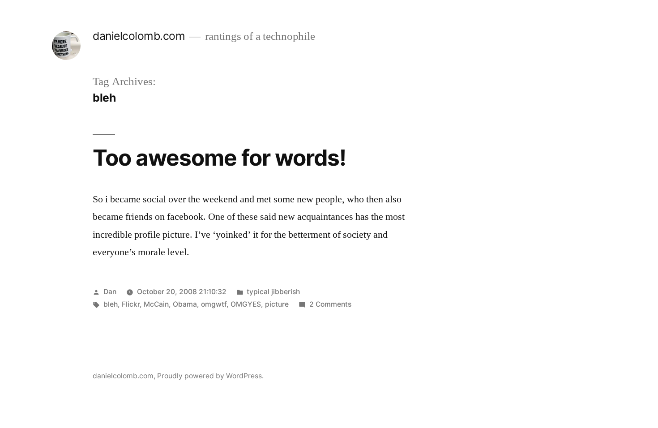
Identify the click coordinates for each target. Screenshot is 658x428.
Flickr (131, 304)
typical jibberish (273, 291)
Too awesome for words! (219, 157)
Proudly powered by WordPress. (210, 376)
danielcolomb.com (139, 36)
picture (277, 304)
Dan (109, 291)
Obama (185, 304)
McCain (156, 304)
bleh (110, 304)
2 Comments (330, 304)
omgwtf (213, 304)
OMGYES (246, 304)
